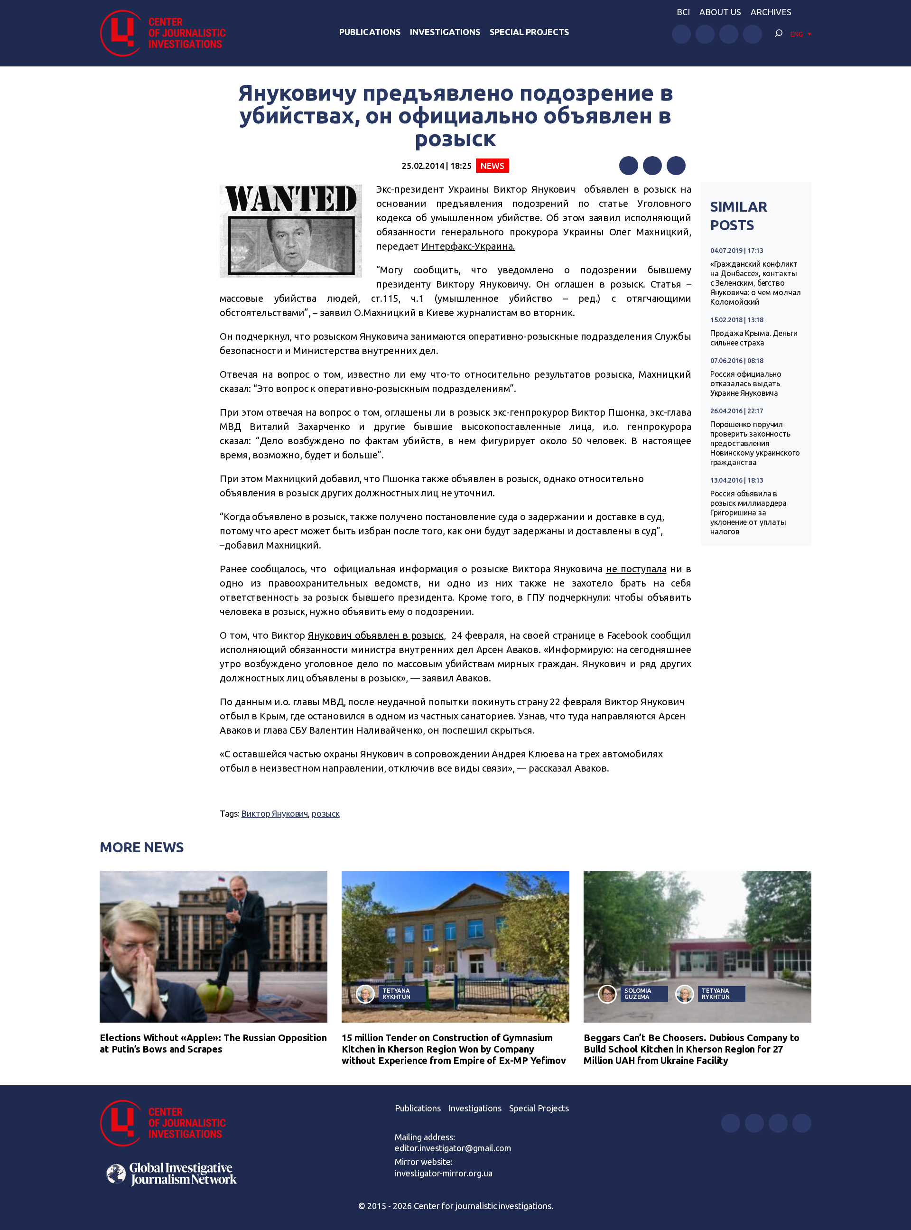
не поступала (636, 568)
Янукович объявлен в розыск (376, 635)
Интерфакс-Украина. (468, 246)
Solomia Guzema (637, 993)
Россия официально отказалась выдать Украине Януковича (745, 383)
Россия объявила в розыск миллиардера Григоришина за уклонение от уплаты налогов (748, 512)
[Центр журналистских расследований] (168, 33)
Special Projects (529, 32)
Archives (771, 12)
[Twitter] (652, 165)
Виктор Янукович (274, 813)
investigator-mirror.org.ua (444, 1173)
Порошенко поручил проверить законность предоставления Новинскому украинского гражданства (755, 443)
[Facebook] (628, 165)
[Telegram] (676, 165)
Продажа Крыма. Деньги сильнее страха (754, 338)
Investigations (445, 32)
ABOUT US (720, 12)
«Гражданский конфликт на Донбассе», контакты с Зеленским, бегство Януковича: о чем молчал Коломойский (755, 283)
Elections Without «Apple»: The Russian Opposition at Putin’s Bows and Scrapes (213, 1043)
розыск (326, 813)
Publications (369, 32)
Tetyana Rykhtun (396, 993)
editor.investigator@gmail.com (453, 1148)
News (492, 165)
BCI (683, 12)
